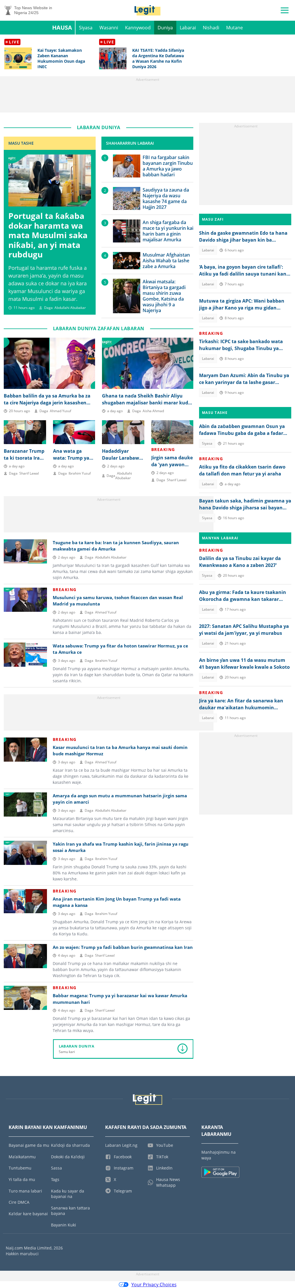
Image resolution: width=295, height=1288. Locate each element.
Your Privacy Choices (154, 1284)
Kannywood (138, 27)
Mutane (234, 27)
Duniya (165, 27)
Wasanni (108, 27)
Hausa (62, 27)
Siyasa (85, 27)
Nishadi (211, 27)
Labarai (188, 27)
